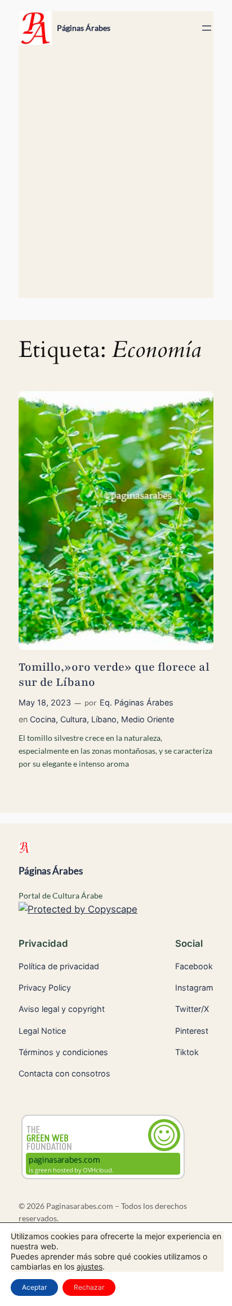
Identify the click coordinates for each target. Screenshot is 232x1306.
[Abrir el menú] (206, 28)
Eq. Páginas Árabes (136, 702)
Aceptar (34, 1287)
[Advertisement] (116, 176)
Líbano (104, 719)
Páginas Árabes (83, 28)
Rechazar (89, 1287)
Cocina (43, 719)
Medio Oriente (147, 719)
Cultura (73, 719)
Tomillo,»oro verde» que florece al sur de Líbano (114, 674)
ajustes (89, 1266)
